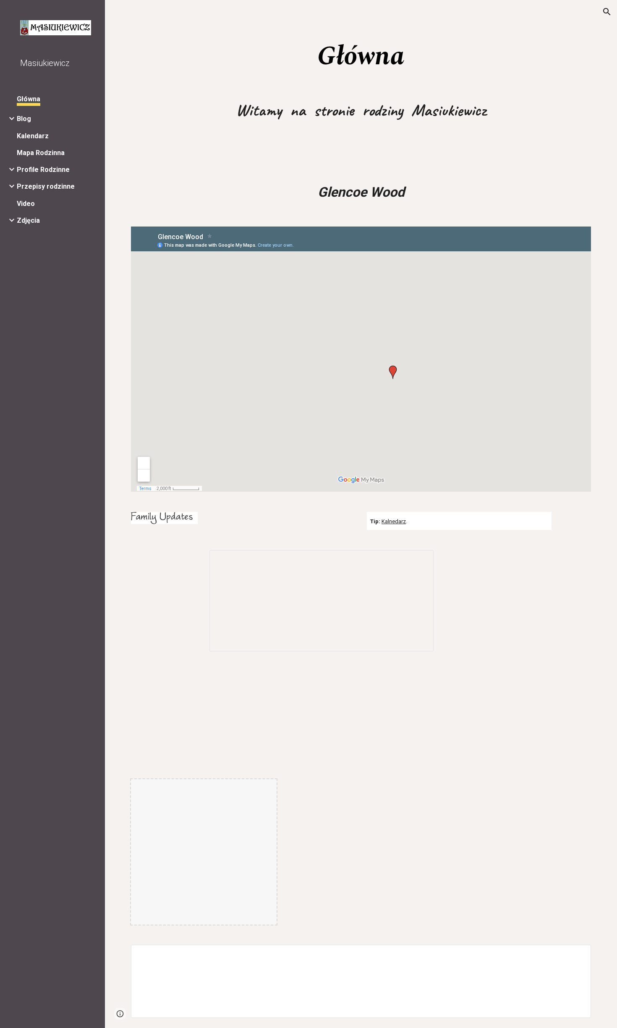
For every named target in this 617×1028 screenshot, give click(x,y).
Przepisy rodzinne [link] (46, 186)
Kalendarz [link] (33, 136)
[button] (607, 12)
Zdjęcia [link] (28, 220)
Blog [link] (24, 119)
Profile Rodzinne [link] (43, 170)
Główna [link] (28, 99)
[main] (360, 55)
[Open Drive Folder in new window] (575, 956)
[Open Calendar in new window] (418, 561)
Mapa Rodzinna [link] (41, 153)
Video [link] (26, 204)
